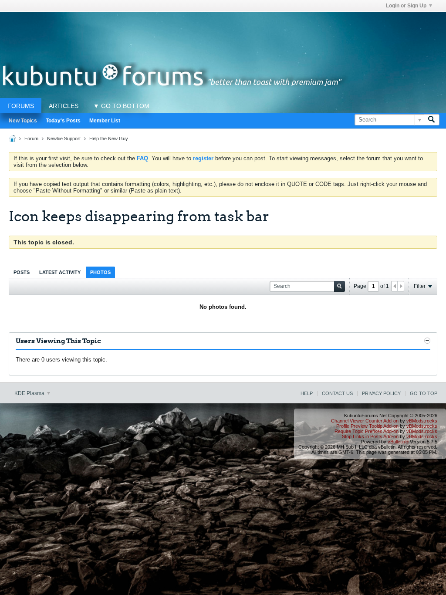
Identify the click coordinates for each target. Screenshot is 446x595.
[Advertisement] (223, 31)
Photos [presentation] (100, 272)
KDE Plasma (30, 393)
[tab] (21, 272)
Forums (20, 105)
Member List (104, 121)
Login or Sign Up (406, 6)
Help (307, 393)
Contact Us (337, 393)
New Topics (23, 121)
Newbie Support (64, 138)
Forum (31, 138)
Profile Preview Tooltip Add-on (367, 426)
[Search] (431, 119)
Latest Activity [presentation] (60, 272)
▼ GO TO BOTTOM (121, 105)
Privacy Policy (381, 393)
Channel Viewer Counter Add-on (365, 420)
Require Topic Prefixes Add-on (366, 431)
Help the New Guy (108, 138)
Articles (63, 105)
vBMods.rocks (421, 420)
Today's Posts (63, 121)
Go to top (423, 393)
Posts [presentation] (22, 272)
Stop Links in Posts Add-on (370, 436)
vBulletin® (398, 441)
